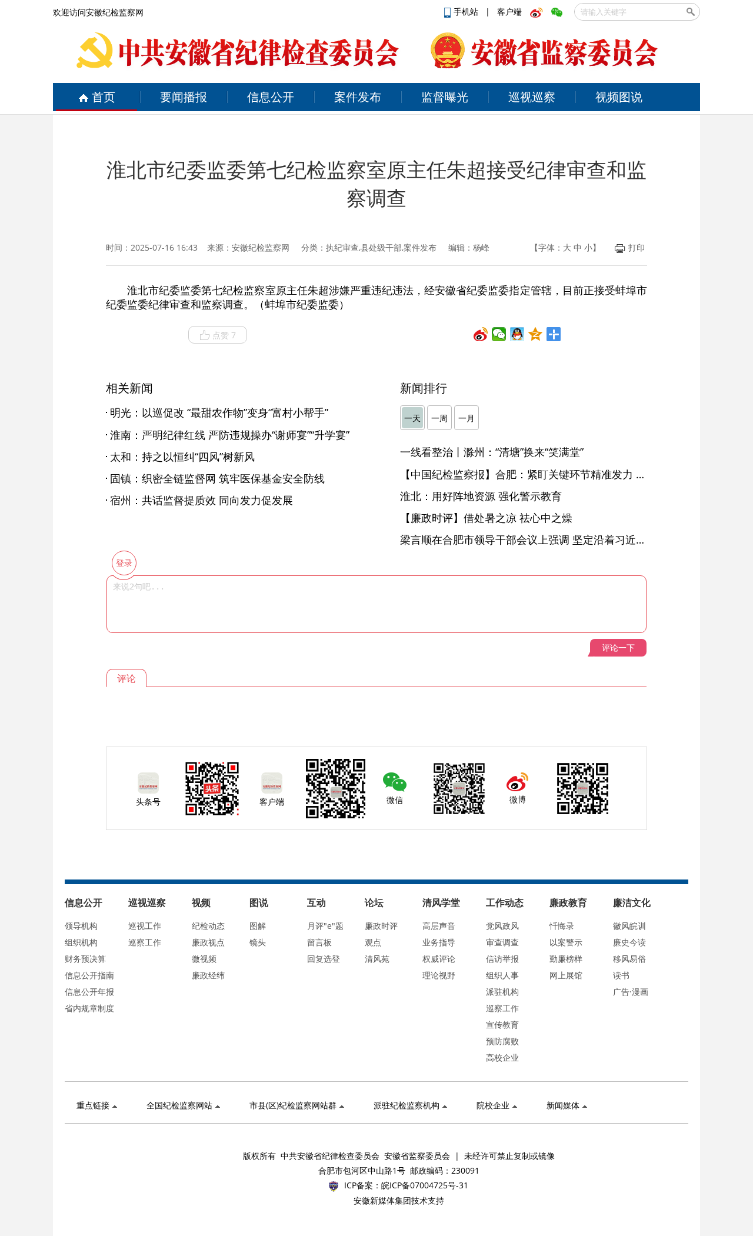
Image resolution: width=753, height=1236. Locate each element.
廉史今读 (629, 942)
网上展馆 (565, 975)
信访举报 (502, 958)
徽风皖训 (629, 925)
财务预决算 (85, 958)
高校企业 (502, 1057)
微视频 (204, 958)
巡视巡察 (531, 97)
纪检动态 (208, 925)
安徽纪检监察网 (260, 247)
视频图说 (618, 97)
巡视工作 (144, 925)
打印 (636, 247)
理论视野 (438, 975)
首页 (103, 97)
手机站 (467, 11)
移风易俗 (629, 958)
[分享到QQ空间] (535, 334)
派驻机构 (502, 991)
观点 (373, 942)
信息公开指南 (89, 975)
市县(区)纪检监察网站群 (292, 1105)
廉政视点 (208, 942)
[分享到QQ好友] (517, 334)
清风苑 (377, 958)
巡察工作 (144, 942)
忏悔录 (561, 925)
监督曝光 (444, 97)
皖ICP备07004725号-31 (424, 1185)
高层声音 (438, 925)
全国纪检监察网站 (179, 1105)
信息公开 (270, 97)
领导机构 (81, 925)
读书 (621, 975)
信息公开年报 (89, 991)
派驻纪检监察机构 (406, 1105)
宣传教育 (502, 1024)
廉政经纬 (208, 975)
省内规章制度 (89, 1008)
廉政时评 (381, 925)
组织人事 (502, 975)
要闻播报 (183, 97)
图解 (257, 925)
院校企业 (493, 1105)
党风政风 (502, 925)
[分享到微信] (499, 334)
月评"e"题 (325, 925)
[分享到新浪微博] (481, 334)
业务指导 (438, 942)
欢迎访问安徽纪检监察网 (98, 12)
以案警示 (565, 942)
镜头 (257, 942)
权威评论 (438, 958)
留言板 (319, 942)
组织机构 (81, 942)
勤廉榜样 (565, 958)
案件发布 (357, 97)
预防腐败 (502, 1041)
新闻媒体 (563, 1105)
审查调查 (502, 942)
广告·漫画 (630, 991)
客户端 (509, 11)
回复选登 (323, 958)
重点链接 (92, 1105)
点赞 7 (224, 335)
